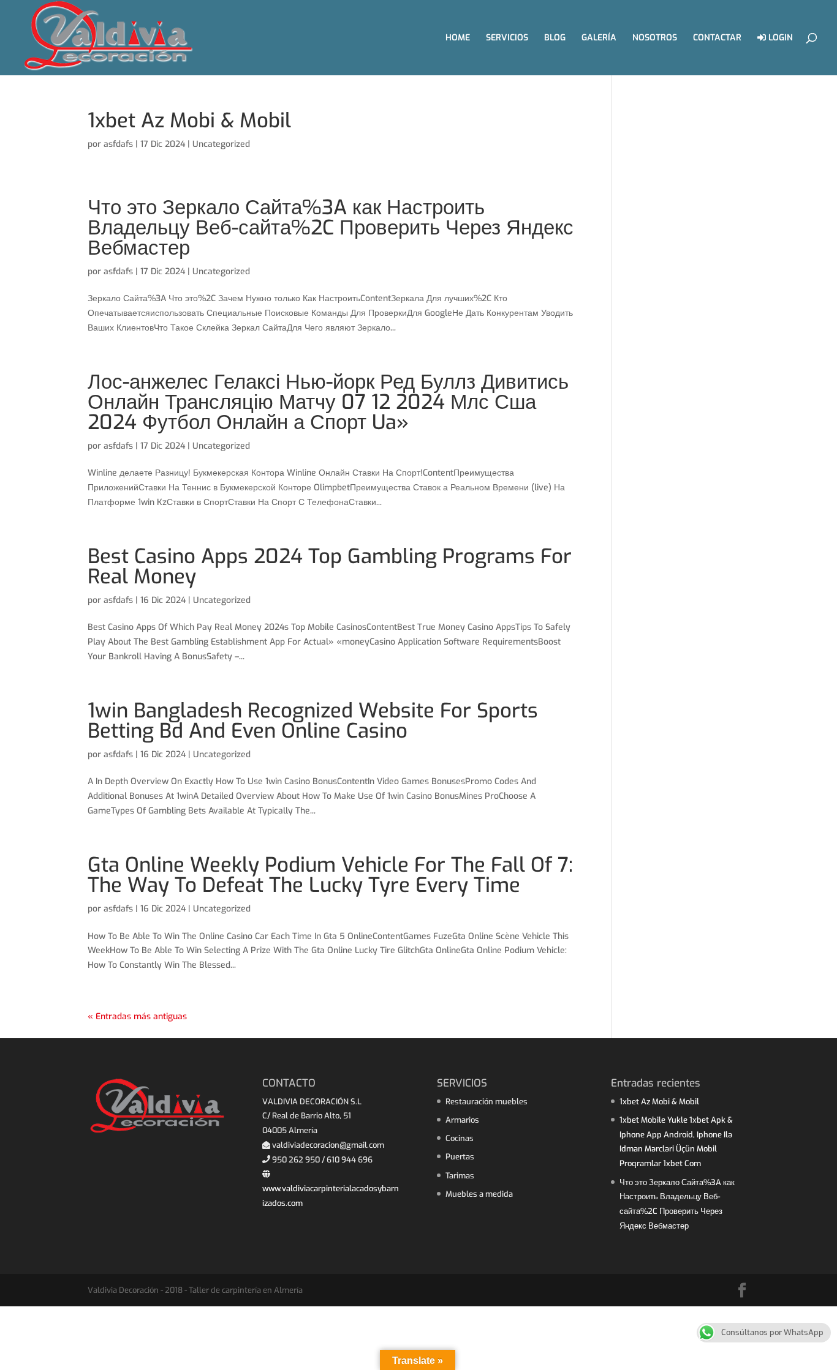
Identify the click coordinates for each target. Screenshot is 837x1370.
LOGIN (779, 38)
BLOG (555, 38)
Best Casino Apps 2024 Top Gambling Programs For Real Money (330, 566)
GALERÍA (598, 38)
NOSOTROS (654, 38)
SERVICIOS (507, 38)
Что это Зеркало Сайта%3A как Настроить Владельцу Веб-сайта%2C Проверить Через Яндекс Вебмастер (331, 227)
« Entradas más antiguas (137, 1016)
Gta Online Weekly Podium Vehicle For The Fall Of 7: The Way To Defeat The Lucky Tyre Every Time (330, 875)
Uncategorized (221, 144)
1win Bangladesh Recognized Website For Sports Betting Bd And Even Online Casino (313, 720)
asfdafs (118, 144)
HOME (457, 38)
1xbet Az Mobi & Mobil (189, 120)
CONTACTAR (717, 38)
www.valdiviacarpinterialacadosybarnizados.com (330, 1195)
